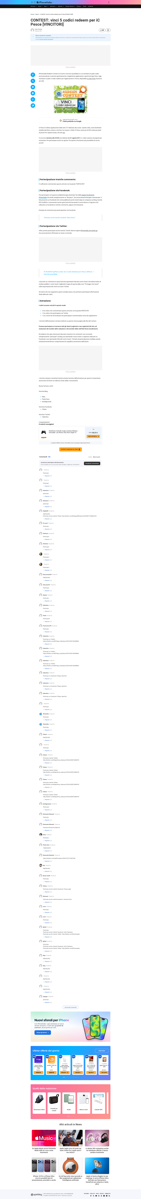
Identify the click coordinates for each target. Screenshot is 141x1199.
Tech (84, 6)
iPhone (33, 6)
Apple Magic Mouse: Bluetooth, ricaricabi (65, 1067)
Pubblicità (107, 1193)
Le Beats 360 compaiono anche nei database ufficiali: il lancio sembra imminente (97, 1150)
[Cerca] (34, 2)
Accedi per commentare (92, 463)
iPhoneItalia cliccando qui (89, 230)
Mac (45, 6)
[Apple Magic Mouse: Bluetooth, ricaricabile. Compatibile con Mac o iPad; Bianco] (65, 1059)
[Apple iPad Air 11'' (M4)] (104, 1059)
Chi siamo (86, 1193)
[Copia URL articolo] (33, 105)
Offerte (90, 6)
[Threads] (101, 1196)
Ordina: (90, 457)
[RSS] (109, 1196)
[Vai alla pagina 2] (70, 1116)
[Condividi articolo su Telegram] (33, 93)
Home (32, 14)
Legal (97, 1193)
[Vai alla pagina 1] (64, 1077)
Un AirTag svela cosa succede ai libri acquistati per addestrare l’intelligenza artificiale (70, 1178)
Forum (79, 6)
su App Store (91, 78)
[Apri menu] (53, 2)
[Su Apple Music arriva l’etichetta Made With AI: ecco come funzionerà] (44, 1138)
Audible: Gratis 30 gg (51, 1066)
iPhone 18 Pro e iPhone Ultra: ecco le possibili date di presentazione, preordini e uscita (44, 1178)
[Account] (108, 2)
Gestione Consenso (67, 1195)
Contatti (92, 1193)
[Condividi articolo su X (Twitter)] (33, 81)
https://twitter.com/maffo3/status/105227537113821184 (59, 858)
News (37, 14)
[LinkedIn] (107, 1196)
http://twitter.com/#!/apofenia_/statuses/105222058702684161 (61, 760)
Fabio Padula (38, 29)
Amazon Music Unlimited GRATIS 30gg (38, 1067)
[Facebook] (91, 1196)
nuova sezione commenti (46, 39)
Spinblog (52, 1193)
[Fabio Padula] (32, 30)
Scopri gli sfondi (42, 1032)
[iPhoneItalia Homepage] (44, 2)
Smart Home (70, 6)
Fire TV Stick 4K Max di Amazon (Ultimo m (91, 1067)
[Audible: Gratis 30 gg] (52, 1059)
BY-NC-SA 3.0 (57, 1195)
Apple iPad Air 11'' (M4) (104, 1066)
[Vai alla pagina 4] (73, 1116)
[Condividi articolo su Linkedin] (33, 87)
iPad (39, 6)
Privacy (102, 1193)
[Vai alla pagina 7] (73, 1077)
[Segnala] (51, 476)
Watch (60, 6)
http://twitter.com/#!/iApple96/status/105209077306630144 (79, 516)
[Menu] (32, 2)
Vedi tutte (102, 1051)
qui (64, 132)
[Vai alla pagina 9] (76, 1077)
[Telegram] (104, 1196)
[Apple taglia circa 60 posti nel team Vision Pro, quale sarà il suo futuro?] (70, 1138)
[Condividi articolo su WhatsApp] (33, 99)
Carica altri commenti (71, 1007)
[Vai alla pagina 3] (67, 1077)
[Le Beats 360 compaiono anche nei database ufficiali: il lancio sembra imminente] (97, 1138)
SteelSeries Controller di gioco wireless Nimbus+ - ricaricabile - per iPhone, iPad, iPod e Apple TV (63, 431)
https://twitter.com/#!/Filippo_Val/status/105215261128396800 (61, 641)
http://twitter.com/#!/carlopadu (71, 934)
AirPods (52, 6)
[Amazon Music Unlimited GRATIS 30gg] (38, 1059)
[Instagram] (99, 1196)
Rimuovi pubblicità (70, 67)
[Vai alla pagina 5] (70, 1077)
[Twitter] (93, 1196)
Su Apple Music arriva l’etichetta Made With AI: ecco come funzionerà (44, 1150)
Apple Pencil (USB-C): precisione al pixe (78, 1067)
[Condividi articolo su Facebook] (33, 74)
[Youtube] (96, 1196)
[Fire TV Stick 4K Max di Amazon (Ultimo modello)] (91, 1059)
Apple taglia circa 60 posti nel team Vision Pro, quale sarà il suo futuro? (70, 1150)
